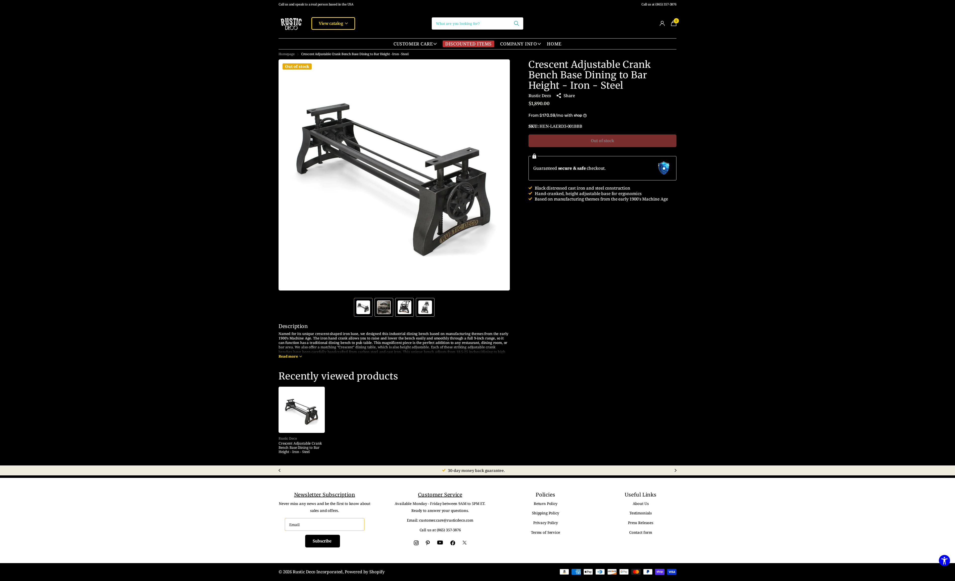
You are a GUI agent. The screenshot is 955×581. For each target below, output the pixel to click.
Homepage (287, 54)
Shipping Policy (545, 512)
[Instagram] (416, 542)
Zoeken (516, 23)
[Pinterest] (428, 542)
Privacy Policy (545, 522)
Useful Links (641, 495)
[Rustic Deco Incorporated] (291, 23)
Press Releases (640, 522)
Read (288, 356)
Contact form (640, 532)
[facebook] (452, 542)
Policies (545, 495)
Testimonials (640, 512)
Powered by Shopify (365, 572)
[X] (465, 543)
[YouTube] (440, 543)
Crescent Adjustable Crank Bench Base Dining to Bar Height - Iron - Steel (300, 447)
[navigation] (363, 307)
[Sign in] (662, 23)
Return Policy (545, 503)
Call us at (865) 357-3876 (658, 4)
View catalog (331, 23)
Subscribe (322, 541)
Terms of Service (545, 532)
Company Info (518, 44)
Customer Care (413, 44)
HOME (554, 44)
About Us (641, 503)
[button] (500, 174)
